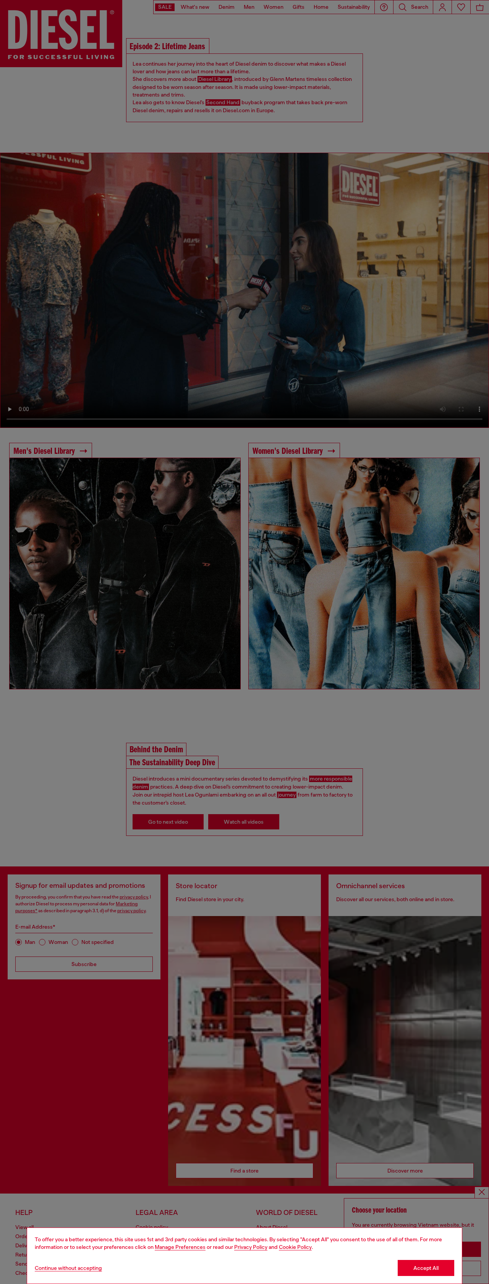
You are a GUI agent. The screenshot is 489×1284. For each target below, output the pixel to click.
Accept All (426, 1268)
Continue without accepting (68, 1268)
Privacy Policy (250, 1247)
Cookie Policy (295, 1247)
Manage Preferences (180, 1247)
